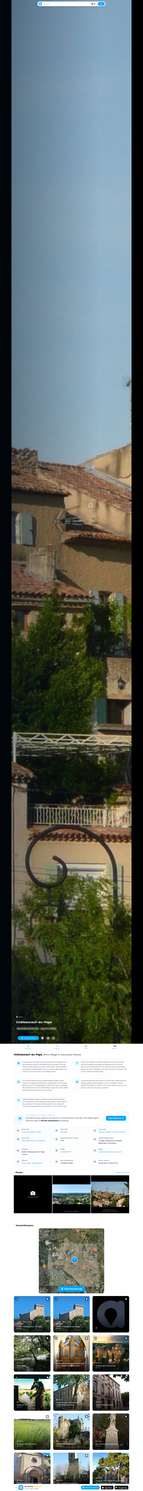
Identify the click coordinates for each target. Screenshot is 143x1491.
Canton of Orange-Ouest (31, 1132)
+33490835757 (66, 1152)
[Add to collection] (42, 1038)
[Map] (48, 1038)
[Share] (53, 1038)
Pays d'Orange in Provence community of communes (119, 1132)
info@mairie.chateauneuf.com (110, 1152)
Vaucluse (63, 1132)
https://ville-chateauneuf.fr (32, 1163)
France (20, 1017)
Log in (101, 4)
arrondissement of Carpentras (33, 1141)
